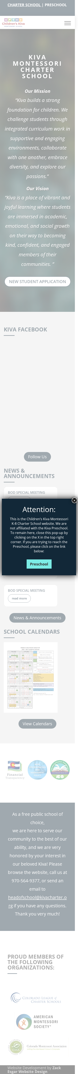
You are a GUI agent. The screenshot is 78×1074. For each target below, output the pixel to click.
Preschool (39, 564)
